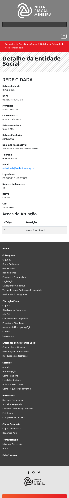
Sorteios (7, 363)
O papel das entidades (13, 348)
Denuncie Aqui (9, 433)
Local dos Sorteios (11, 380)
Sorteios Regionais (12, 405)
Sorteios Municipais (12, 400)
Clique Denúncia (11, 425)
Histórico (7, 315)
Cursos (6, 332)
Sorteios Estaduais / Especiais (17, 409)
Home (5, 249)
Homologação (9, 372)
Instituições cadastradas (15, 356)
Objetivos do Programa (14, 310)
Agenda (6, 367)
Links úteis (8, 336)
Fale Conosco (9, 456)
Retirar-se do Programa (14, 295)
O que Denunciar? (11, 429)
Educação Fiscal (10, 302)
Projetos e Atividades (13, 323)
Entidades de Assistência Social (21, 44)
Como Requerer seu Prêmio (16, 389)
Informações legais (12, 444)
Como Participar (10, 264)
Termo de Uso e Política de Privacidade (22, 290)
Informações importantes (15, 352)
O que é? (6, 260)
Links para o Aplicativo (13, 286)
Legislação (7, 282)
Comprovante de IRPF (13, 418)
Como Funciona (10, 376)
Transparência (10, 440)
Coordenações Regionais (15, 319)
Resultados (8, 396)
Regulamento (9, 273)
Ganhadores (8, 269)
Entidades (7, 413)
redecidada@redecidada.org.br (18, 168)
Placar (5, 449)
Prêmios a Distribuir (12, 385)
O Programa (8, 256)
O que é (6, 306)
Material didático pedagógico (17, 328)
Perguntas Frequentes (14, 277)
